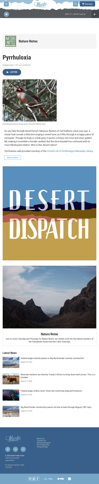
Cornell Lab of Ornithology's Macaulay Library (70, 151)
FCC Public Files (43, 445)
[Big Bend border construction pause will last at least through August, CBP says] (11, 411)
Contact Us (41, 441)
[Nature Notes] (10, 41)
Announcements (44, 443)
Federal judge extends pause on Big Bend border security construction (52, 358)
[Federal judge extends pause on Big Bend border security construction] (11, 362)
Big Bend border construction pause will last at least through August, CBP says (56, 407)
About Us (40, 439)
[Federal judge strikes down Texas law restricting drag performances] (11, 395)
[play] (6, 14)
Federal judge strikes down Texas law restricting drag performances (51, 391)
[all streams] (95, 14)
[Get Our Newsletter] (49, 213)
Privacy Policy (42, 447)
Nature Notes (28, 41)
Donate (89, 4)
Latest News (10, 353)
